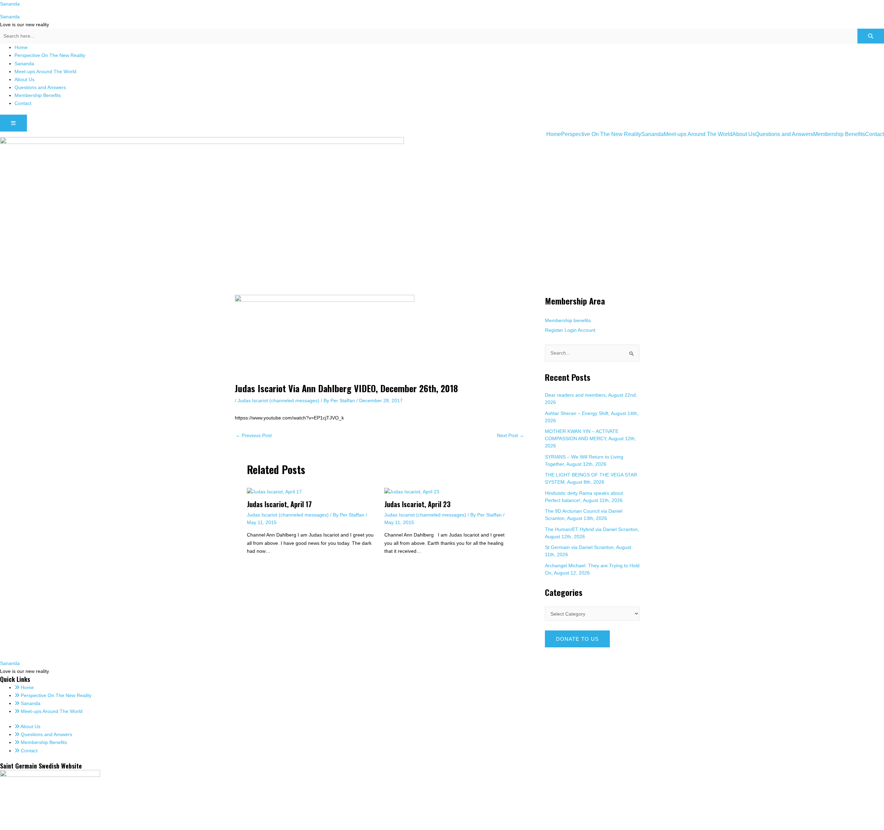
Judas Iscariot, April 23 (417, 504)
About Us (25, 79)
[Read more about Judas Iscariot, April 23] (411, 491)
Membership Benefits (38, 95)
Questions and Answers (40, 87)
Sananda (10, 4)
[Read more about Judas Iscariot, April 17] (274, 491)
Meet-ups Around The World (45, 71)
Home (21, 47)
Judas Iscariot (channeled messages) (278, 400)
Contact (23, 103)
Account (586, 330)
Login (571, 330)
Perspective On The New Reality (50, 55)
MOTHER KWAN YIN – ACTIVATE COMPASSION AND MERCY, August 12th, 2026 (590, 438)
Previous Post (254, 435)
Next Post (510, 435)
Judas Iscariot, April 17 (279, 504)
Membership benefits (568, 320)
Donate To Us (577, 639)
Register (554, 330)
